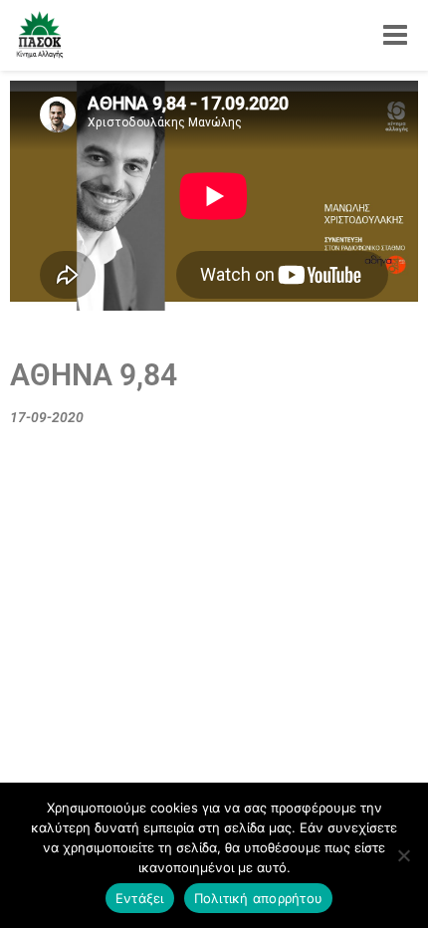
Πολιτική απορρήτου (258, 898)
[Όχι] (403, 855)
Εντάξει (139, 898)
